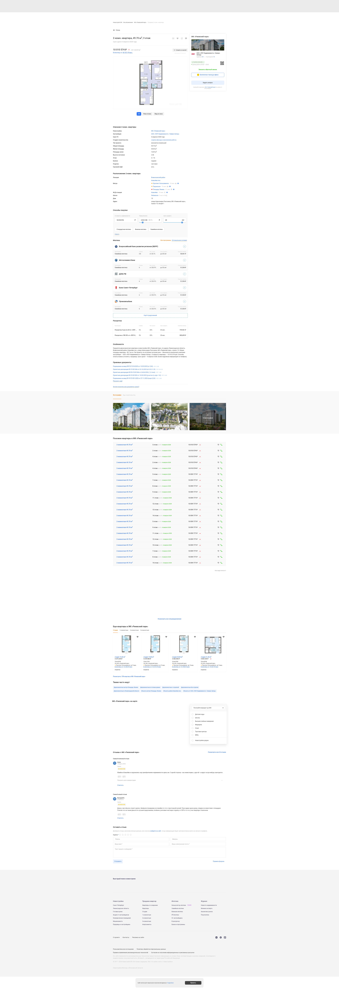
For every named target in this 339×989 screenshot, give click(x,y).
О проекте (116, 937)
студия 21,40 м (206, 657)
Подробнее (170, 983)
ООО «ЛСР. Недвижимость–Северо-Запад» (165, 134)
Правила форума (218, 861)
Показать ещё (117, 381)
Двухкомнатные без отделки (189, 687)
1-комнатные (146, 915)
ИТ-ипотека (175, 915)
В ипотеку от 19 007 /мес (209, 667)
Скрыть (117, 234)
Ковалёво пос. (156, 180)
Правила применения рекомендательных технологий (130, 952)
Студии (144, 911)
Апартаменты (146, 924)
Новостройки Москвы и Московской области (128, 968)
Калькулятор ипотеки (181, 905)
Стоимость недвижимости (122, 216)
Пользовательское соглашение (123, 949)
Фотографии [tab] (117, 395)
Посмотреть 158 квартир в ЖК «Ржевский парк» (129, 676)
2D (139, 114)
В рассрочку (176, 921)
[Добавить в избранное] (177, 38)
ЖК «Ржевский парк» (140, 22)
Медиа (174, 15)
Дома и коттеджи (157, 15)
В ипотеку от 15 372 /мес (152, 667)
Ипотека (167, 15)
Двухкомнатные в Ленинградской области (126, 691)
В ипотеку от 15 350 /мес (123, 667)
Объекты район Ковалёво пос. (172, 691)
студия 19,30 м (120, 657)
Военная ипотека (140, 229)
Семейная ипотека (156, 229)
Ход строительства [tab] (129, 395)
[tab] (115, 631)
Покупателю (205, 915)
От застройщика (177, 918)
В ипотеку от (123, 52)
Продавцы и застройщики (121, 924)
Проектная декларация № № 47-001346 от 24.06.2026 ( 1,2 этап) (137, 372)
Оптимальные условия (179, 240)
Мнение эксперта (206, 908)
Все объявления (128, 22)
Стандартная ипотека (124, 229)
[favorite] (213, 15)
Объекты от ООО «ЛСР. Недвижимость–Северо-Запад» (199, 691)
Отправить (117, 861)
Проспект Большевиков (161, 183)
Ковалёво (154, 192)
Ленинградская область (121, 908)
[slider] (143, 222)
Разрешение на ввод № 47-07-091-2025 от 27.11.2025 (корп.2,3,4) (137, 378)
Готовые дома (117, 911)
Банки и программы (178, 924)
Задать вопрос (208, 82)
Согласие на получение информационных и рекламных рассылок (172, 952)
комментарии (126, 780)
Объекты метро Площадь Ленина (151, 691)
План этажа (147, 114)
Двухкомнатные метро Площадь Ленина (126, 687)
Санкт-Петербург (118, 905)
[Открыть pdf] (173, 38)
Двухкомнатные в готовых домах (150, 687)
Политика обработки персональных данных (151, 949)
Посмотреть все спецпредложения (169, 619)
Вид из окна (159, 114)
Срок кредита (167, 216)
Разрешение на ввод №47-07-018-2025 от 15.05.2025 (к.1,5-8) (136, 366)
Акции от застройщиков (121, 915)
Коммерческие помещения (122, 918)
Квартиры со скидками (150, 905)
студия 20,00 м (177, 657)
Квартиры (147, 15)
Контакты (126, 937)
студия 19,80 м (148, 657)
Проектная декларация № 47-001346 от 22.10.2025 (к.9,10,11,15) (138, 369)
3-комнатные (146, 921)
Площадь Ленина (158, 189)
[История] (209, 15)
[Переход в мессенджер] (225, 937)
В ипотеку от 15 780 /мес (181, 667)
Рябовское (159, 195)
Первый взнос (143, 216)
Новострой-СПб (117, 22)
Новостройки (138, 15)
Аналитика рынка (207, 911)
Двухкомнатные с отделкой (170, 687)
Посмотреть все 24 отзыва (217, 752)
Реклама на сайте (138, 937)
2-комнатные (146, 918)
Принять (193, 983)
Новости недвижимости (209, 905)
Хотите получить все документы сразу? (126, 387)
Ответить (120, 785)
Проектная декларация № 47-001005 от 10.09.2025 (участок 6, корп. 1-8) (140, 375)
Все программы (166, 240)
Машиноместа (118, 921)
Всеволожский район (158, 177)
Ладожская (156, 186)
